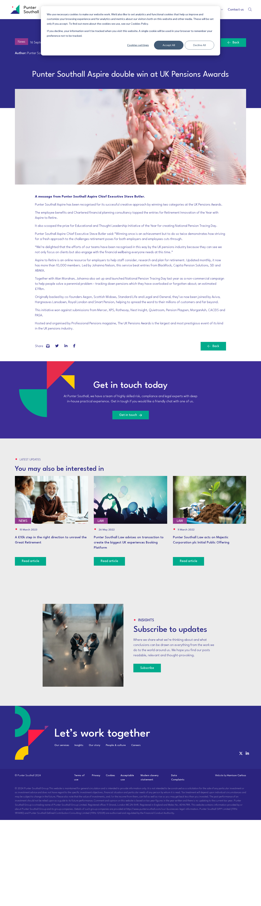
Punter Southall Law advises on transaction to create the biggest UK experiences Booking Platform (129, 542)
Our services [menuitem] (61, 745)
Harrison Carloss (236, 775)
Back (236, 42)
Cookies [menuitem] (110, 775)
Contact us (236, 9)
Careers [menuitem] (136, 745)
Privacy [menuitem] (96, 775)
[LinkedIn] (66, 346)
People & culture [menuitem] (116, 745)
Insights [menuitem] (79, 745)
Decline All (199, 45)
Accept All (169, 45)
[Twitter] (57, 346)
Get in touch (128, 415)
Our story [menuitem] (94, 745)
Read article (30, 561)
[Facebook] (47, 346)
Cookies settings (138, 45)
